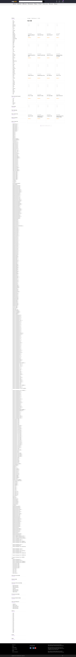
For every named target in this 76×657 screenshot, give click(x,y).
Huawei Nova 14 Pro (41, 75)
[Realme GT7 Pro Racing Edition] (41, 110)
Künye (13, 646)
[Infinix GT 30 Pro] (50, 49)
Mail (62, 655)
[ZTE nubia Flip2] (50, 89)
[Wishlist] (59, 1)
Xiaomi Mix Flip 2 (40, 34)
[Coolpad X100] (50, 110)
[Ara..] (43, 1)
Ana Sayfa (28, 18)
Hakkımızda (13, 644)
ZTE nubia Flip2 (49, 95)
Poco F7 (57, 34)
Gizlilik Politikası (14, 647)
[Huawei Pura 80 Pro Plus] (32, 49)
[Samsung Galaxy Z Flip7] (32, 29)
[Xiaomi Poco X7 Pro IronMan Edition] (60, 110)
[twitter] (32, 648)
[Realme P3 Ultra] (41, 89)
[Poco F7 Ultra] (32, 89)
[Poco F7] (60, 29)
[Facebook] (30, 648)
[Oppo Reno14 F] (50, 29)
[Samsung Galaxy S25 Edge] (60, 49)
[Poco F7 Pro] (60, 69)
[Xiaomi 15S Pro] (32, 69)
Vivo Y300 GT (49, 75)
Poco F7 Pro (58, 75)
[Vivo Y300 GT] (50, 69)
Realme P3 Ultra (40, 95)
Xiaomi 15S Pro (31, 75)
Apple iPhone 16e (59, 95)
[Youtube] (35, 648)
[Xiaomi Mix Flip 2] (41, 29)
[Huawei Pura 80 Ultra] (41, 49)
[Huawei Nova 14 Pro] (41, 69)
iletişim (13, 650)
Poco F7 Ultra (30, 95)
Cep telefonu (30, 33)
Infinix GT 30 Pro (50, 55)
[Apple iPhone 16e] (60, 89)
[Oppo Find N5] (32, 110)
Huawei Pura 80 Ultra (41, 55)
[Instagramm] (33, 648)
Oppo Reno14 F (50, 34)
